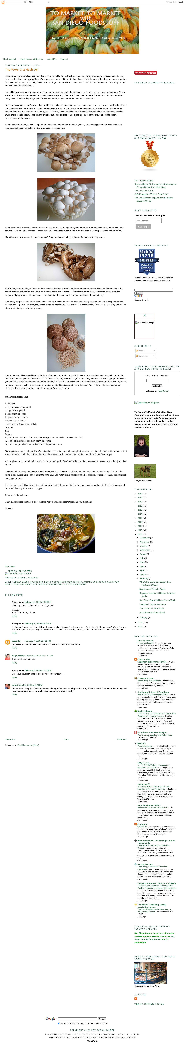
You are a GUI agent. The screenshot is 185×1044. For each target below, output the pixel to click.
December (145, 538)
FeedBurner (163, 391)
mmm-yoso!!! (143, 784)
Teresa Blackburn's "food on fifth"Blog (156, 883)
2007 (140, 626)
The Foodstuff (9, 59)
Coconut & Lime (145, 678)
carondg (16, 641)
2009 (140, 534)
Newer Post (10, 739)
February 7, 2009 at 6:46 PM (38, 623)
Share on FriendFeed (20, 571)
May (142, 566)
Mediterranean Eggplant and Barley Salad (155, 735)
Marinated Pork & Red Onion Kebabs (153, 808)
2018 (140, 498)
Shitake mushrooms (46, 584)
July (142, 558)
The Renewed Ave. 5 (143, 191)
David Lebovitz (144, 711)
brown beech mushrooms (28, 582)
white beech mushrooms (72, 584)
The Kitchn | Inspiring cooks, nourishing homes (151, 905)
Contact (64, 59)
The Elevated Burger (143, 180)
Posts (141, 351)
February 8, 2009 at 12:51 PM (39, 655)
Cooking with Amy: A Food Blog (153, 692)
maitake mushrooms (94, 582)
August (143, 554)
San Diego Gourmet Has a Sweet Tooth (157, 600)
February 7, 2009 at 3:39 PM (38, 602)
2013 (140, 518)
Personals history (145, 746)
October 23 (142, 827)
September (145, 550)
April (142, 570)
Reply (14, 616)
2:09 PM (34, 578)
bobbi (15, 685)
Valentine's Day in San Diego (152, 604)
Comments (143, 356)
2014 (140, 514)
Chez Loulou (143, 659)
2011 (140, 526)
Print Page (10, 566)
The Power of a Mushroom (22, 69)
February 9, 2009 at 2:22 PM (38, 670)
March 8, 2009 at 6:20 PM (30, 685)
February (144, 578)
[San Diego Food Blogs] (150, 171)
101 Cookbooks (145, 640)
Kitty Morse (143, 763)
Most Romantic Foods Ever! (152, 612)
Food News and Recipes (31, 59)
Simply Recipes (145, 864)
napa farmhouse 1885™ (149, 805)
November (145, 542)
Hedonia (141, 744)
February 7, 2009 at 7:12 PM (38, 641)
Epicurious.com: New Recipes (152, 732)
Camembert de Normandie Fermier (152, 662)
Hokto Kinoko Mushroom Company (63, 582)
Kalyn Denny (18, 655)
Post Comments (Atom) (28, 745)
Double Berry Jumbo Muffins (149, 681)
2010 (140, 530)
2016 (140, 506)
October (144, 546)
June (142, 562)
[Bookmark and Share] (18, 574)
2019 (140, 494)
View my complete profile (149, 1004)
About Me (51, 59)
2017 (140, 502)
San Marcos (27, 584)
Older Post (122, 739)
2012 (140, 522)
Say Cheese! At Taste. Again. (152, 589)
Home (66, 739)
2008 (140, 622)
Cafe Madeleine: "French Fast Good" (151, 194)
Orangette (142, 824)
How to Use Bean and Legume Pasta (153, 694)
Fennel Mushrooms (145, 643)
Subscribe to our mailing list (151, 215)
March (143, 574)
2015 (140, 510)
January (144, 617)
